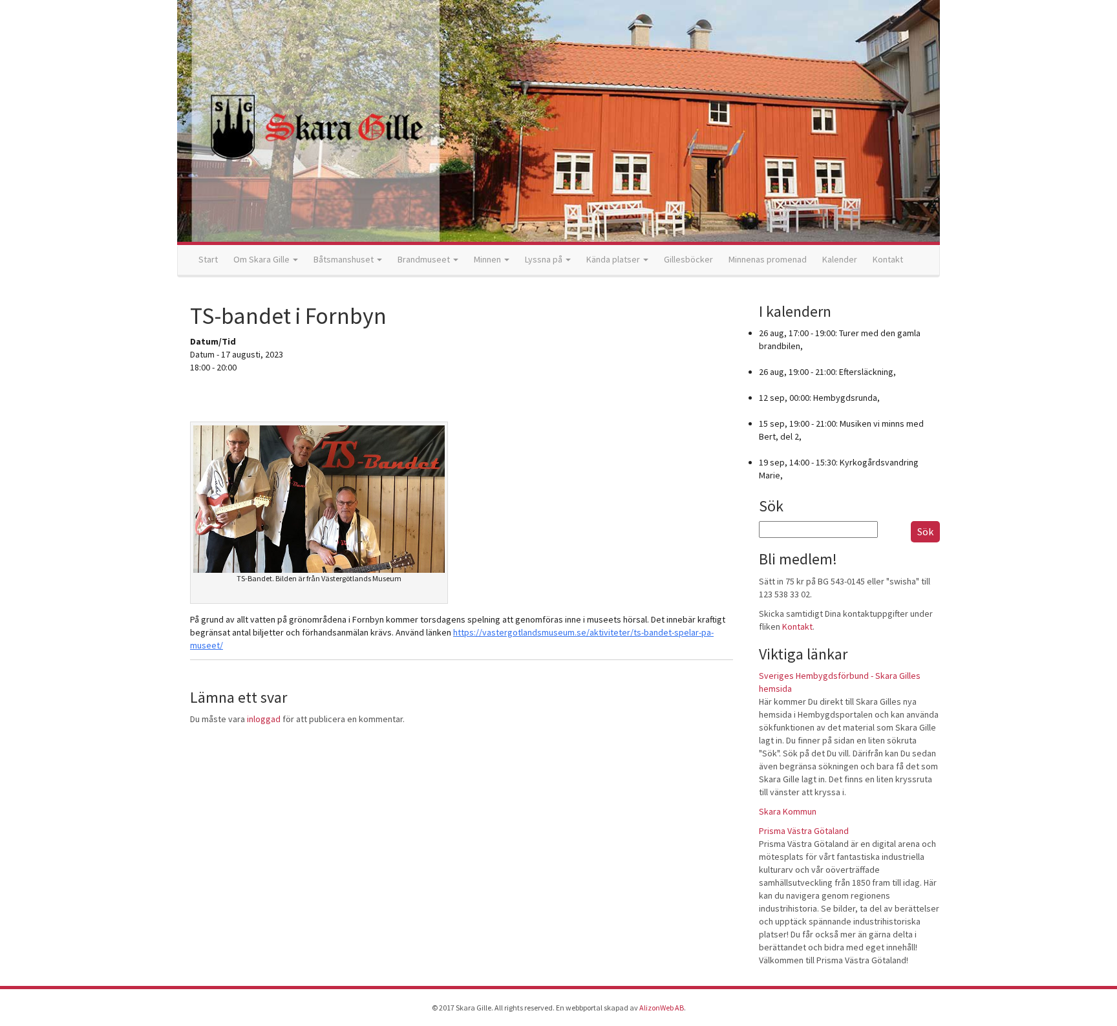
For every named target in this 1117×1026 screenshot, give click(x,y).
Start (208, 259)
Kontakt (888, 259)
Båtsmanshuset (345, 259)
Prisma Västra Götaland (804, 831)
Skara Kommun (787, 811)
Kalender (839, 259)
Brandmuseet (425, 259)
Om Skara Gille (262, 259)
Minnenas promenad (768, 259)
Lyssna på (544, 259)
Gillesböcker (688, 259)
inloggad (264, 719)
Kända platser (614, 259)
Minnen (488, 259)
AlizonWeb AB (661, 1007)
